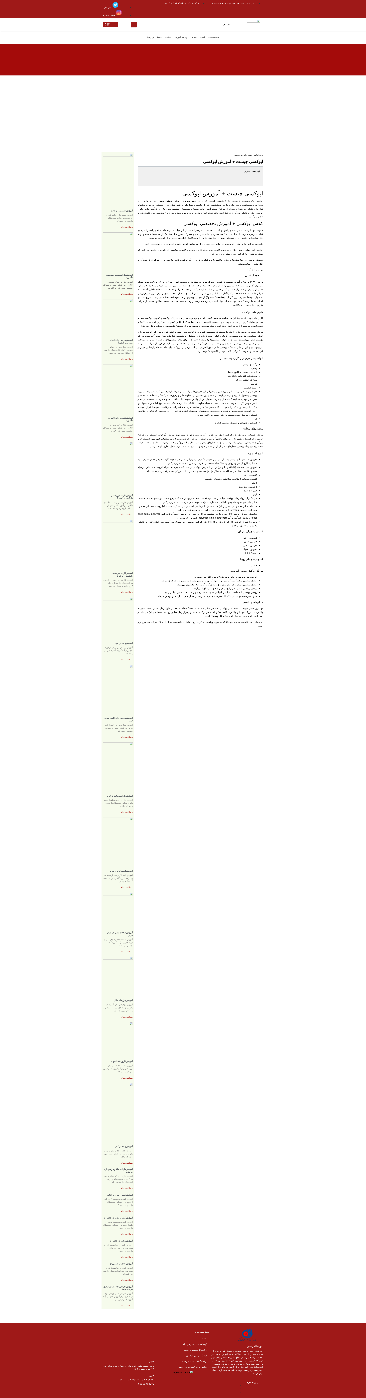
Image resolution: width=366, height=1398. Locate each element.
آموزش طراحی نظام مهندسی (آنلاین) (119, 276)
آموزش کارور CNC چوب (122, 1061)
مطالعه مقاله (127, 227)
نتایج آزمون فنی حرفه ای (196, 1355)
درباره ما (150, 37)
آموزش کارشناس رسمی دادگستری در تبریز (122, 574)
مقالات (168, 37)
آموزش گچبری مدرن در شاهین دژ (118, 1217)
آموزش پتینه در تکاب (124, 1146)
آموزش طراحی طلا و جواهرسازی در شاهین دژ (118, 1288)
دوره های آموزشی (181, 37)
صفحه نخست (213, 37)
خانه (261, 155)
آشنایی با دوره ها (198, 37)
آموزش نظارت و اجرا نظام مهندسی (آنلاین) (121, 341)
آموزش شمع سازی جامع (122, 210)
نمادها (159, 37)
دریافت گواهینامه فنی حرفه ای (194, 1361)
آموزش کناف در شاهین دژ (121, 1263)
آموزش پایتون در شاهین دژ (121, 1240)
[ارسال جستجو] (134, 24)
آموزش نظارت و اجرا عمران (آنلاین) (120, 419)
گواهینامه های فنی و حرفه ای (195, 1344)
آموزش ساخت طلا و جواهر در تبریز (120, 933)
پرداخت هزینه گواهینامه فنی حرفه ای (191, 1367)
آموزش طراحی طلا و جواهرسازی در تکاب (118, 1170)
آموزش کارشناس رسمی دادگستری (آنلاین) (122, 496)
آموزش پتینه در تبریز (124, 643)
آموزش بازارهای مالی (123, 1000)
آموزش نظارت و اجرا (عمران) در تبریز (118, 719)
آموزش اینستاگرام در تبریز (121, 871)
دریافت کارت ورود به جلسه (195, 1350)
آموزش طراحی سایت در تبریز (120, 795)
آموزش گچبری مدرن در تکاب (120, 1194)
